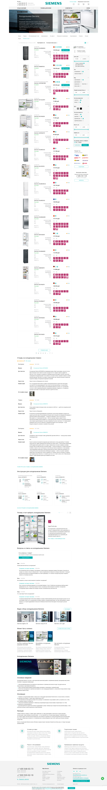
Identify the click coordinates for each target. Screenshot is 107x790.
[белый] (75, 109)
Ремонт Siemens (45, 778)
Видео (43, 780)
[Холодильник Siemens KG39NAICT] (25, 306)
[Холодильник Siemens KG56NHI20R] (25, 222)
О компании (59, 771)
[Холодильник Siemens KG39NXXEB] (25, 256)
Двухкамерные (44, 36)
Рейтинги (59, 774)
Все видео (67, 609)
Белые (19, 36)
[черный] (81, 109)
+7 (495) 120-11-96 (81, 176)
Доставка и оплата (46, 771)
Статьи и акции (73, 1)
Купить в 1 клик (66, 52)
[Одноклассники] (77, 771)
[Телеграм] (80, 771)
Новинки (81, 36)
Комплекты (68, 8)
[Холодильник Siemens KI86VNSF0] (25, 273)
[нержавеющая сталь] (78, 109)
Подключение (45, 772)
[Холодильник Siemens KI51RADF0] (25, 289)
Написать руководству (81, 780)
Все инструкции (27, 507)
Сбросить (77, 145)
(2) (69, 65)
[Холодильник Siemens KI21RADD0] (25, 121)
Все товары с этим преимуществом (56, 538)
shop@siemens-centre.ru (80, 775)
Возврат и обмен (46, 777)
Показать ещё (44, 350)
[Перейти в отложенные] (73, 4)
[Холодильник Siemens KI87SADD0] (25, 239)
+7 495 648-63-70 (22, 3)
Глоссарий (59, 775)
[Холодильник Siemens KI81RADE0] (25, 322)
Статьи (58, 772)
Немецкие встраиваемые (62, 36)
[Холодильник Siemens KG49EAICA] (25, 205)
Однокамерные (73, 36)
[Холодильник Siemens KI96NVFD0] (25, 71)
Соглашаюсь (71, 788)
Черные (25, 36)
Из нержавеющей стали (34, 36)
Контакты (59, 780)
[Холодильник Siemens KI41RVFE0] (25, 171)
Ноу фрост (52, 36)
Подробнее (81, 166)
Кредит (44, 775)
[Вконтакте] (74, 771)
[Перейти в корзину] (83, 4)
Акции (19, 38)
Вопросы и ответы (61, 777)
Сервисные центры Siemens (48, 774)
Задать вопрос (26, 557)
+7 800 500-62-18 (22, 5)
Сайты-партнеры (60, 778)
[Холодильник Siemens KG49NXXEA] (25, 53)
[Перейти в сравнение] (78, 4)
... (47, 353)
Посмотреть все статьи (64, 628)
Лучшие (86, 36)
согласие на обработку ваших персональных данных (41, 788)
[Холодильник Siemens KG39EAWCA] (25, 188)
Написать (81, 180)
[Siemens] (53, 3)
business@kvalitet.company (80, 778)
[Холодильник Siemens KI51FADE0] (25, 339)
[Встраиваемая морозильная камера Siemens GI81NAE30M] (25, 88)
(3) (69, 233)
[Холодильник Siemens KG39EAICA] (25, 154)
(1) (69, 165)
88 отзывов (28, 360)
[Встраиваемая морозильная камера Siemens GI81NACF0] (25, 138)
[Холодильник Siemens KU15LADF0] (25, 104)
